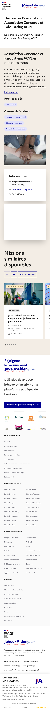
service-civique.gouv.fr (27, 670)
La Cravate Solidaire (33, 551)
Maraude (7, 442)
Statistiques (8, 621)
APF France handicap (11, 560)
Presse (6, 612)
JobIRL (28, 546)
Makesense (8, 542)
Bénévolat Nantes (32, 520)
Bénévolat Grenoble (33, 498)
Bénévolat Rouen (10, 494)
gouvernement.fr (31, 661)
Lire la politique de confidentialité (13, 699)
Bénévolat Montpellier (33, 503)
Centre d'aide (9, 585)
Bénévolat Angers (32, 516)
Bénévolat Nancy (10, 520)
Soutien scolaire (9, 459)
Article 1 (29, 542)
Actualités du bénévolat (12, 599)
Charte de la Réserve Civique (14, 590)
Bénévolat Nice (9, 525)
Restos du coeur (31, 560)
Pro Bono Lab (30, 573)
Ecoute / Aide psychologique (14, 472)
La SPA (6, 551)
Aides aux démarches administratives (17, 464)
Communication (10, 603)
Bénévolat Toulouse (33, 494)
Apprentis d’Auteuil (11, 573)
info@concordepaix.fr (22, 189)
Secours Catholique (33, 555)
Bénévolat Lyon (9, 503)
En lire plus (10, 92)
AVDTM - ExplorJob (11, 546)
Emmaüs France (9, 555)
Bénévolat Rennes (10, 498)
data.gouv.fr (27, 666)
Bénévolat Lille (31, 490)
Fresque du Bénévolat (11, 594)
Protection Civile (10, 568)
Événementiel (9, 477)
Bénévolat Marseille (32, 507)
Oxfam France (31, 538)
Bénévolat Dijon (31, 512)
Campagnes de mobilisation (14, 616)
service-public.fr (11, 666)
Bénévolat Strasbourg (11, 512)
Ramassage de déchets (12, 455)
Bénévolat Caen (31, 525)
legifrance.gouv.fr (11, 661)
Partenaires (8, 607)
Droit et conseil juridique (13, 468)
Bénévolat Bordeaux (11, 516)
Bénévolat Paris (9, 490)
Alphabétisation (9, 450)
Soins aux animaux (10, 446)
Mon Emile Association (34, 568)
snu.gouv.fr (8, 670)
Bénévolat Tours (9, 507)
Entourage (29, 564)
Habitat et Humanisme (12, 564)
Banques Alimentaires (11, 538)
